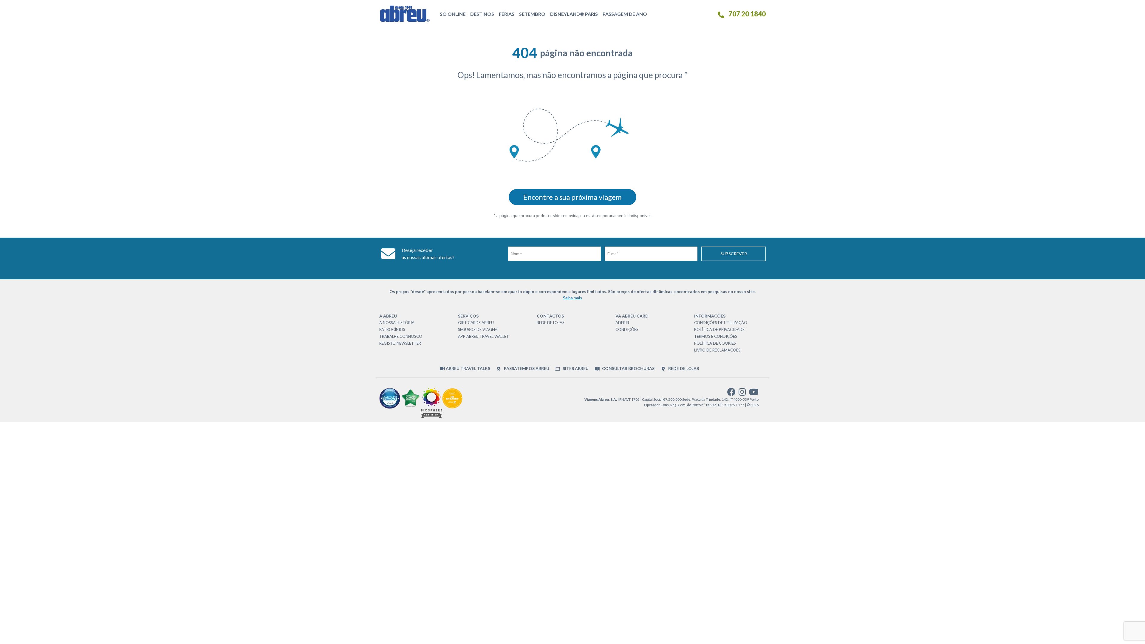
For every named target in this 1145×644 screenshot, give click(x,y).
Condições (626, 329)
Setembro (532, 14)
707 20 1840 (746, 14)
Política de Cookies (715, 343)
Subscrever (733, 253)
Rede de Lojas (550, 322)
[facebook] (731, 393)
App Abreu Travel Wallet (483, 336)
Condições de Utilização (720, 322)
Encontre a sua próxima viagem (572, 197)
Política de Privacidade (719, 329)
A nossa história (396, 322)
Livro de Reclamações (717, 350)
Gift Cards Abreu (476, 322)
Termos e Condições (715, 336)
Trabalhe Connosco (400, 336)
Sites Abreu (575, 368)
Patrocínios (392, 329)
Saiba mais (572, 297)
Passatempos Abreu (526, 368)
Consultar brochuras (627, 368)
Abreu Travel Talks (467, 368)
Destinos (482, 14)
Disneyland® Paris (574, 14)
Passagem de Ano (625, 14)
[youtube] (754, 393)
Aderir (622, 322)
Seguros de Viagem (478, 329)
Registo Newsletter (400, 343)
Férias (506, 14)
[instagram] (742, 393)
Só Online (452, 14)
